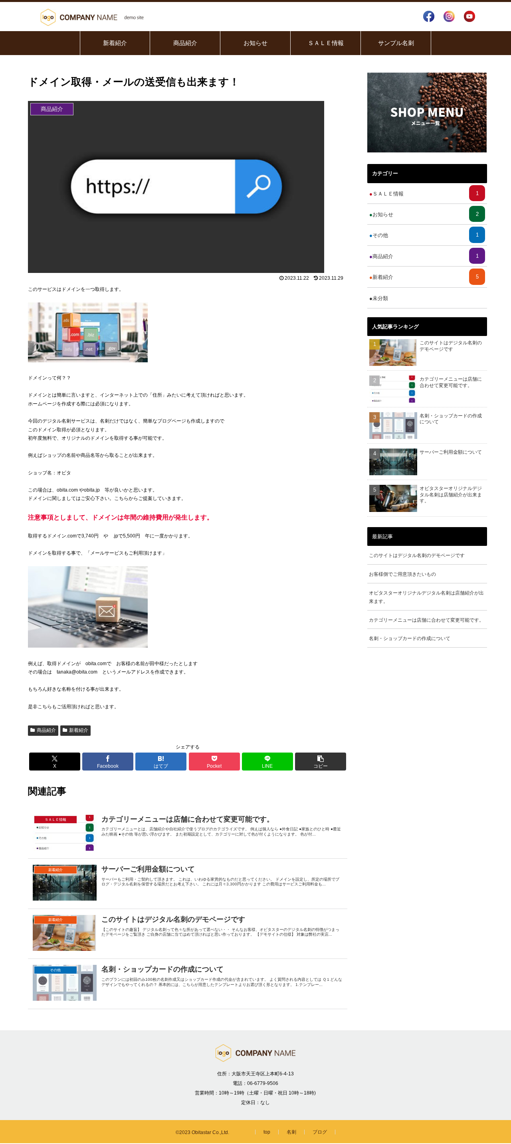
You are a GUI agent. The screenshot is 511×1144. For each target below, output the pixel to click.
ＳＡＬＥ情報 (425, 193)
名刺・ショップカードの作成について (409, 638)
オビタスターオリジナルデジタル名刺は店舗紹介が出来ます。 (426, 597)
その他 (425, 235)
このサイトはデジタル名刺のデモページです (417, 555)
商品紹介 (46, 730)
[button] (320, 762)
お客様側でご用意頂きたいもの (402, 574)
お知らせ (425, 214)
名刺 (291, 1132)
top (266, 1132)
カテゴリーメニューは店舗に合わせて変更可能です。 (426, 619)
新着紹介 (78, 730)
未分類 (425, 298)
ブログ (320, 1132)
